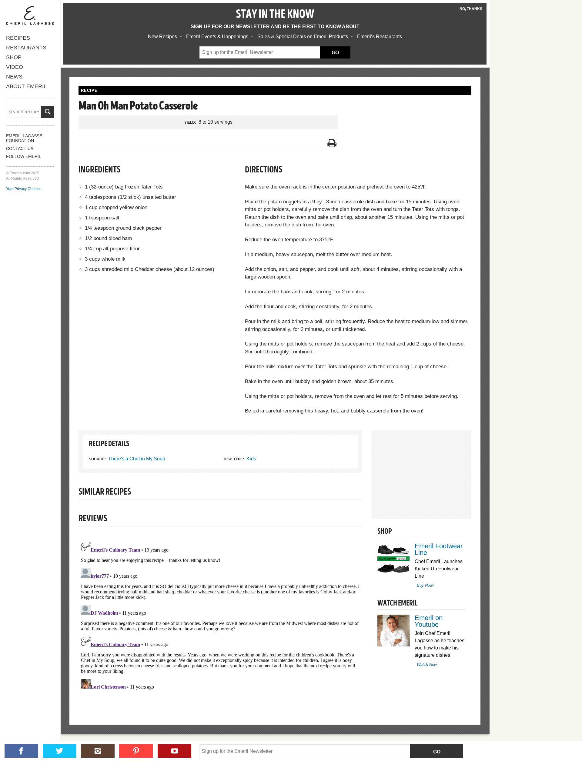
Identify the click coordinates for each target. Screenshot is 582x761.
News (14, 77)
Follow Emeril (23, 156)
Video (14, 67)
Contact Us (19, 148)
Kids (251, 458)
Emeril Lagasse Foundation (24, 138)
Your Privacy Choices (23, 189)
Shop (14, 57)
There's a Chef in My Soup (136, 458)
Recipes (18, 38)
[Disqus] (220, 615)
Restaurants (26, 48)
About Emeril (26, 86)
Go (436, 751)
